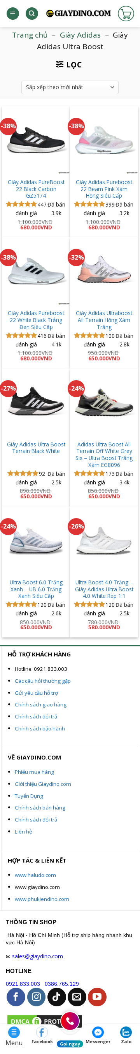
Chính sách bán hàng (40, 807)
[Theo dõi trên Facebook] (16, 997)
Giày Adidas (80, 35)
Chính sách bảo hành (40, 728)
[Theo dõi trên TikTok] (56, 997)
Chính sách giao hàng (40, 704)
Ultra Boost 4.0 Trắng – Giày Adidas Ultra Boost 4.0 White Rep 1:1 (104, 589)
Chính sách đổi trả (36, 716)
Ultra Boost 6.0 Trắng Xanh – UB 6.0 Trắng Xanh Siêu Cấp (36, 589)
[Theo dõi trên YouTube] (97, 997)
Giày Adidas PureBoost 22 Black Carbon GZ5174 (36, 189)
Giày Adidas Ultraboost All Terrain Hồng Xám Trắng (104, 320)
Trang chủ (30, 35)
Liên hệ (23, 831)
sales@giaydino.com (37, 956)
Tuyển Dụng (29, 795)
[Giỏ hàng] (126, 13)
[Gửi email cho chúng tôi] (77, 997)
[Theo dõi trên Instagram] (36, 997)
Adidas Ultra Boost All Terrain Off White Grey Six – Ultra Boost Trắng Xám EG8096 (104, 454)
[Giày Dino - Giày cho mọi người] (78, 13)
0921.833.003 (23, 984)
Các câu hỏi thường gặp (43, 680)
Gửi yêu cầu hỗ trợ (36, 692)
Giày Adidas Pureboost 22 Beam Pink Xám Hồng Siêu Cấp (104, 189)
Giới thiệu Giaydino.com (43, 783)
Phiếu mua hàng (34, 771)
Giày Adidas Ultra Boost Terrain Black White (36, 448)
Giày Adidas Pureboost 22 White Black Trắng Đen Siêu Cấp (36, 320)
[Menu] (13, 13)
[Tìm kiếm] (32, 13)
